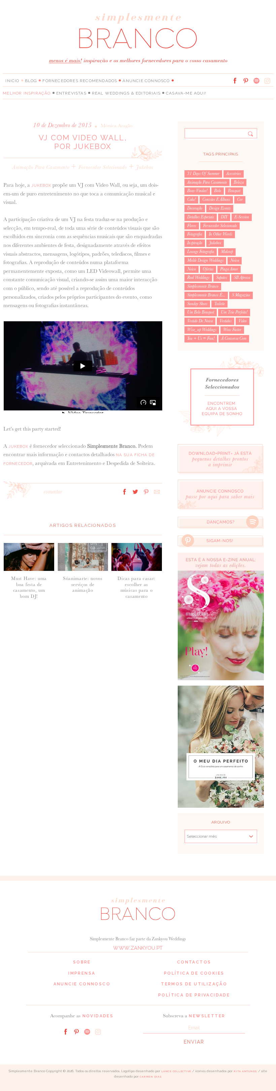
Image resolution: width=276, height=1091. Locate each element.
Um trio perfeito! (234, 312)
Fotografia (194, 234)
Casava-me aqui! (186, 93)
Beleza (239, 182)
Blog (31, 80)
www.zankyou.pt (138, 948)
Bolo (217, 190)
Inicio (12, 80)
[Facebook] (235, 81)
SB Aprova (242, 277)
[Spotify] (256, 81)
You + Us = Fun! (200, 338)
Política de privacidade (194, 995)
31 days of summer (203, 173)
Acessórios (233, 173)
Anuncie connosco (146, 80)
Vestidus (225, 321)
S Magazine (241, 295)
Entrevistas (71, 93)
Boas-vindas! (197, 190)
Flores (191, 225)
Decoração (194, 208)
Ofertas (208, 269)
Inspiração (194, 243)
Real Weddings (198, 277)
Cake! (191, 199)
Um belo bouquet (200, 312)
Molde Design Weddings (205, 260)
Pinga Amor (229, 269)
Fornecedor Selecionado (102, 167)
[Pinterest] (245, 81)
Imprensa (81, 973)
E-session (241, 217)
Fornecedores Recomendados (79, 80)
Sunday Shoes (197, 303)
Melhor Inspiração (26, 93)
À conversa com (233, 338)
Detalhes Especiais (200, 217)
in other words (220, 234)
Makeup (227, 251)
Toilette (219, 303)
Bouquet (234, 190)
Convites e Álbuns (216, 199)
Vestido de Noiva (200, 321)
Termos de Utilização (194, 984)
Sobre (82, 962)
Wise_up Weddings (201, 329)
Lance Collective (176, 1071)
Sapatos (221, 277)
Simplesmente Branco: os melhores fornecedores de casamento (138, 30)
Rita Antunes (245, 1071)
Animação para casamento (40, 167)
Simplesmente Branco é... (206, 295)
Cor (240, 199)
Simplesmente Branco (202, 286)
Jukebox (144, 167)
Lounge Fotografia (200, 251)
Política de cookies (194, 973)
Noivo (191, 269)
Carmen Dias (151, 1076)
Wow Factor (232, 329)
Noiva (234, 260)
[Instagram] (267, 81)
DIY (224, 217)
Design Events (220, 208)
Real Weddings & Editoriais (126, 93)
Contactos (194, 962)
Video (242, 321)
